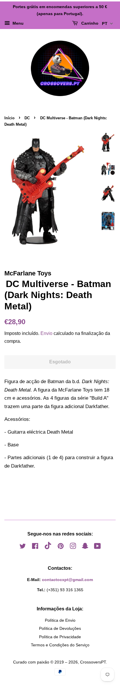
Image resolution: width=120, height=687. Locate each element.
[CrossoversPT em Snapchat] (85, 547)
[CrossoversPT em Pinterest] (60, 547)
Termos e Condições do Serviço (60, 645)
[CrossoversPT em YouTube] (97, 547)
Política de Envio (60, 620)
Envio (46, 333)
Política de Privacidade (60, 636)
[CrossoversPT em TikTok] (48, 547)
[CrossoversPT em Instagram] (73, 547)
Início (9, 118)
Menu (17, 23)
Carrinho (89, 23)
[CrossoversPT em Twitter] (23, 547)
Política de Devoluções (60, 628)
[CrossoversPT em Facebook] (35, 547)
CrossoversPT (93, 662)
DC (27, 118)
